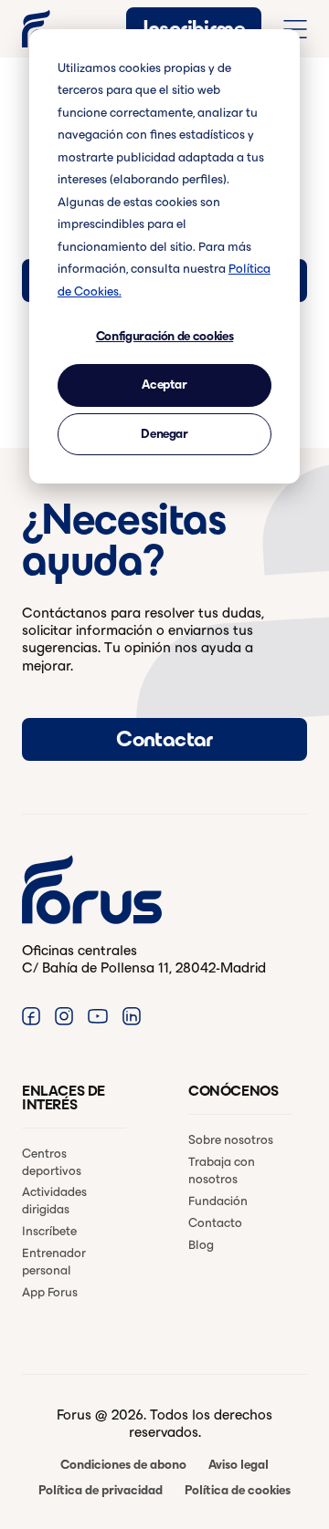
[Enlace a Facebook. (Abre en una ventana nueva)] (31, 1015)
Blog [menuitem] (201, 1245)
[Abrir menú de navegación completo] (295, 29)
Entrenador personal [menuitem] (54, 1261)
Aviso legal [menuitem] (238, 1465)
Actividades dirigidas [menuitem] (54, 1200)
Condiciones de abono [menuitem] (123, 1465)
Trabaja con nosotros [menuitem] (221, 1170)
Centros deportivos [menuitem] (51, 1162)
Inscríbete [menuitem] (49, 1231)
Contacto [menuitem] (215, 1223)
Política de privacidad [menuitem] (100, 1490)
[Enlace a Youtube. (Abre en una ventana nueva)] (98, 1015)
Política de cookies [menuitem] (238, 1490)
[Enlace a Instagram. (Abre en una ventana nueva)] (64, 1015)
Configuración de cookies (165, 336)
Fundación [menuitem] (218, 1201)
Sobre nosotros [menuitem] (230, 1140)
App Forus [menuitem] (50, 1292)
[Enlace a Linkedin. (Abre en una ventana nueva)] (131, 1015)
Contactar (164, 739)
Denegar (164, 434)
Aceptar (164, 384)
